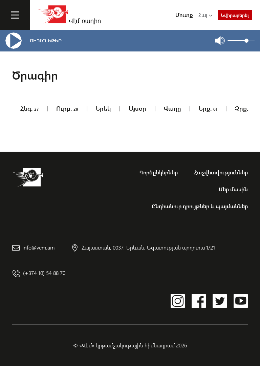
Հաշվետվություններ (221, 172)
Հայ (202, 14)
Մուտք (184, 14)
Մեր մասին (233, 189)
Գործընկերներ (158, 172)
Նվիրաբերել (235, 15)
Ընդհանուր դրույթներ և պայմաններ (200, 206)
